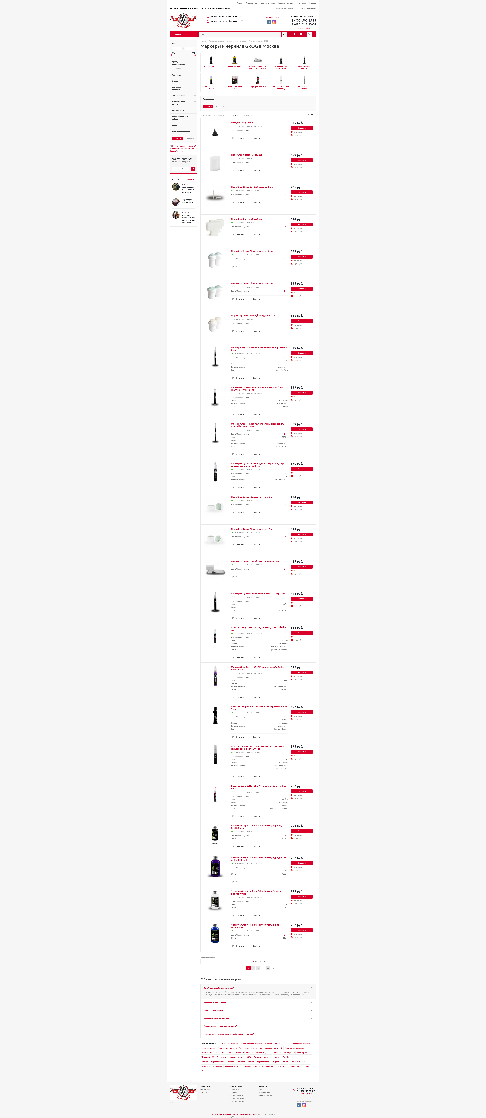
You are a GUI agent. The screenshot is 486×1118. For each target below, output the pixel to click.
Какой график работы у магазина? (219, 988)
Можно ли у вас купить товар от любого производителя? (229, 1034)
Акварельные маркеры (300, 1043)
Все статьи (191, 180)
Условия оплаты (251, 3)
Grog (286, 130)
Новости (203, 1092)
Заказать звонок (304, 28)
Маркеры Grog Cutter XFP (258, 1061)
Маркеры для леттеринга (233, 1052)
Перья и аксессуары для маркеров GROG (234, 1057)
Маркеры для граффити (284, 1052)
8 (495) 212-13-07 (304, 24)
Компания (205, 1086)
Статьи (262, 1089)
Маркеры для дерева (210, 1052)
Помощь (263, 1086)
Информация (236, 1086)
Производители (265, 1095)
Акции (239, 3)
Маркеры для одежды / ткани (259, 1052)
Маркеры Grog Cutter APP (212, 1061)
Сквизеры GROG (304, 1052)
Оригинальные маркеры (228, 1043)
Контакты (312, 3)
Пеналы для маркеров (235, 1061)
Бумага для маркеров (263, 1057)
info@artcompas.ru (271, 17)
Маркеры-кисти (208, 1048)
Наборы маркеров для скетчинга (215, 1071)
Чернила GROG (207, 1057)
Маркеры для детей (273, 1048)
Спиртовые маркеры (280, 1061)
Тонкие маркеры (299, 1061)
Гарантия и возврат (285, 3)
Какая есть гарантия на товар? (217, 1018)
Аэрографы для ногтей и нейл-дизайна (188, 202)
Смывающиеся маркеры (251, 1043)
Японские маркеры (233, 1066)
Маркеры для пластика (294, 1048)
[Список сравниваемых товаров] (295, 35)
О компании (301, 3)
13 (268, 968)
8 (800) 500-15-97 (304, 20)
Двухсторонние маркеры (212, 1066)
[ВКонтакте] (269, 22)
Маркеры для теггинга (227, 1048)
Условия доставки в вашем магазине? (220, 1026)
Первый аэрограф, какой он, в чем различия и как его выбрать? (188, 217)
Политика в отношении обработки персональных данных (235, 1114)
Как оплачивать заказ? (214, 1010)
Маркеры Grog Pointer (284, 1057)
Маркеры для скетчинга (300, 1066)
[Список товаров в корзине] (310, 36)
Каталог (179, 34)
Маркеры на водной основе (276, 1043)
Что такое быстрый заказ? (215, 1002)
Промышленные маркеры (276, 1066)
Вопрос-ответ (264, 1092)
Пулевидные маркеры (253, 1066)
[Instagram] (274, 22)
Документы (234, 1089)
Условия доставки (268, 3)
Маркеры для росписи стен (250, 1048)
